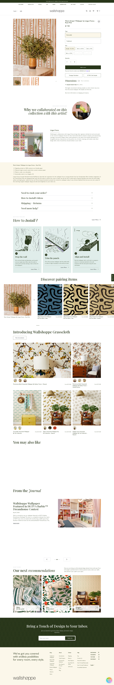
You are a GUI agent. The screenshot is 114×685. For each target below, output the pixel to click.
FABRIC (54, 4)
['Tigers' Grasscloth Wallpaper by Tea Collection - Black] (50, 428)
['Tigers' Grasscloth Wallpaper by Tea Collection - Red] (55, 428)
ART (47, 4)
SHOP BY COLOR (92, 4)
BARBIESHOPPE (63, 4)
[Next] (67, 559)
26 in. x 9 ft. (89, 48)
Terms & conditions (81, 660)
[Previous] (47, 559)
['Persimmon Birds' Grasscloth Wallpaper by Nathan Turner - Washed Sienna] (25, 380)
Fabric (51, 674)
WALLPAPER (20, 4)
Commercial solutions (61, 661)
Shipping (70, 656)
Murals (51, 669)
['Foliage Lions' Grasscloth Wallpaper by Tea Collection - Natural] (75, 428)
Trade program (62, 658)
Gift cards (70, 666)
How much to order (71, 663)
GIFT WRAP (73, 4)
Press (60, 668)
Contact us (79, 658)
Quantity (67, 58)
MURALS (40, 4)
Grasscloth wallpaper (52, 664)
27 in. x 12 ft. (78, 53)
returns (87, 93)
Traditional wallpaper (52, 656)
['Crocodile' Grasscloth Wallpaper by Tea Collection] (15, 428)
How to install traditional (82, 665)
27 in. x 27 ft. (87, 53)
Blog (60, 670)
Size (66, 45)
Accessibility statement (82, 667)
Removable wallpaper (52, 660)
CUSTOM (82, 4)
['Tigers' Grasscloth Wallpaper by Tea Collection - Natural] (45, 428)
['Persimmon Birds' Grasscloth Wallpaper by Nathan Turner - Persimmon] (20, 380)
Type (66, 31)
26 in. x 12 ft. (69, 53)
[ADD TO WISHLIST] (99, 21)
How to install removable (82, 663)
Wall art (51, 672)
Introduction (61, 656)
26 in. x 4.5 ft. (80, 48)
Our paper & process (61, 664)
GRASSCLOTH (31, 4)
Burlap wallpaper (53, 667)
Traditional (69, 41)
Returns (69, 658)
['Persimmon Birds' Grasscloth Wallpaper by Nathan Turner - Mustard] (15, 380)
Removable (69, 35)
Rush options (71, 660)
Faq (78, 656)
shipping (80, 93)
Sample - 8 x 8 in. (70, 48)
